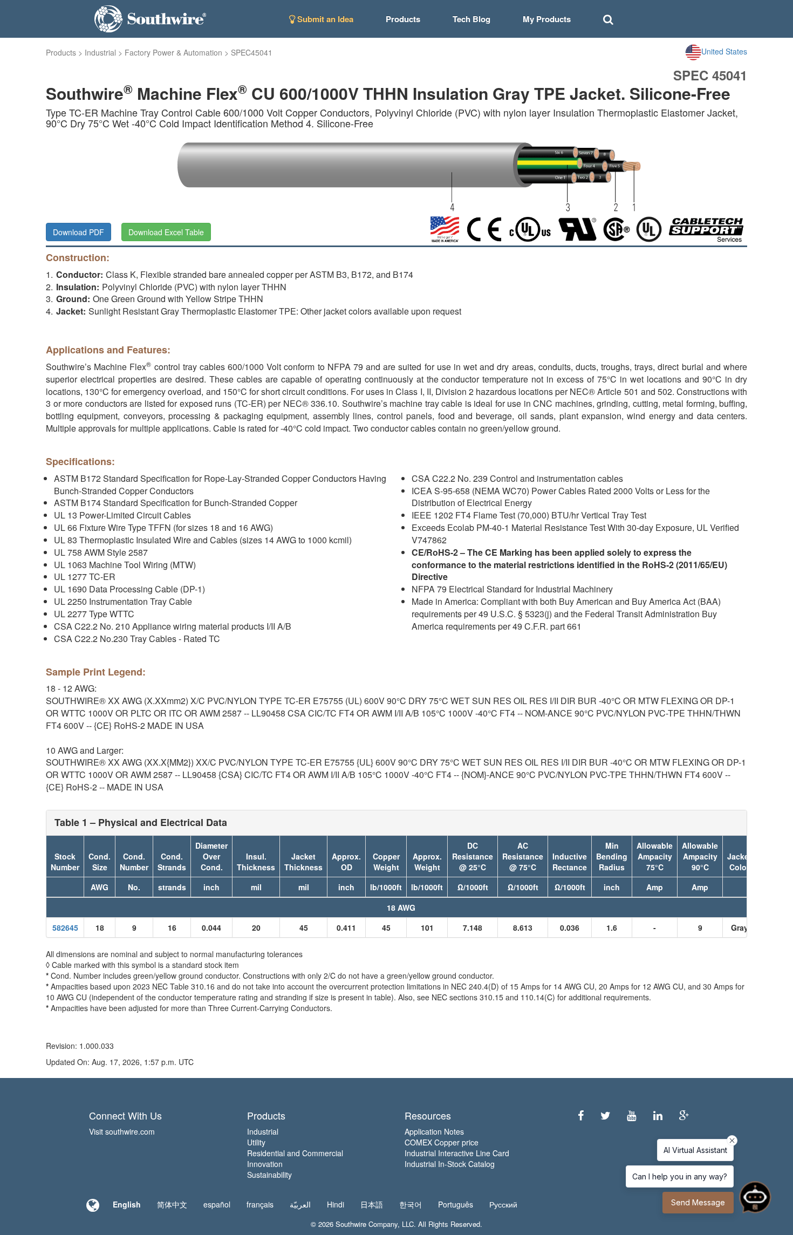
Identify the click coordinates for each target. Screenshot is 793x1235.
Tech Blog (471, 19)
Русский (503, 1204)
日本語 (371, 1204)
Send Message (698, 1202)
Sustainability (269, 1174)
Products (61, 52)
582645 (65, 927)
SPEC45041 (251, 52)
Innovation (265, 1163)
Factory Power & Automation (173, 52)
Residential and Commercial (295, 1153)
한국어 (410, 1204)
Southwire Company (367, 1224)
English (127, 1204)
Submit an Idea (324, 19)
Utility (256, 1142)
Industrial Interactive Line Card (457, 1153)
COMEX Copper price (441, 1142)
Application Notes (434, 1131)
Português (455, 1204)
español (216, 1204)
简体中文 (172, 1204)
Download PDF (78, 232)
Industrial (100, 52)
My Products (547, 19)
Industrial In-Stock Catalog (450, 1163)
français (260, 1204)
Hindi (335, 1204)
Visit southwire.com (122, 1131)
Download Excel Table (166, 232)
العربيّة (300, 1204)
